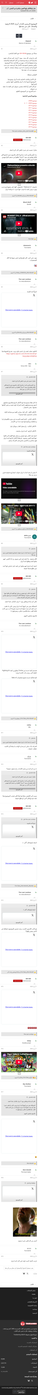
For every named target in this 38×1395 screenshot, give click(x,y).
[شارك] (4, 49)
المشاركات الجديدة (32, 1342)
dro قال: (33, 549)
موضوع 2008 (32, 101)
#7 (2, 371)
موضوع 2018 (32, 124)
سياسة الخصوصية (32, 1305)
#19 (2, 1256)
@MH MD (23, 53)
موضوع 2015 (32, 117)
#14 (2, 900)
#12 (2, 764)
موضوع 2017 (32, 122)
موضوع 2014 (32, 115)
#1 (2, 49)
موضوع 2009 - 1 (31, 103)
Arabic (34, 1294)
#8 (2, 543)
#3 (2, 210)
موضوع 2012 (32, 110)
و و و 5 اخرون (23, 195)
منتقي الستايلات (31, 1290)
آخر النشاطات (33, 1350)
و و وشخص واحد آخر (20, 972)
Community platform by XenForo (19, 1388)
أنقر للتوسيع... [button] (19, 394)
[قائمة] (35, 2)
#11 (2, 733)
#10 (2, 631)
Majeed (33, 29)
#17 (2, 1092)
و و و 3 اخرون (23, 1077)
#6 (2, 347)
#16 (2, 1048)
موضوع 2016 (32, 120)
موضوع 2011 (32, 108)
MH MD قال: (31, 377)
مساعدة (35, 1309)
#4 (2, 253)
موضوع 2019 (32, 127)
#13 (2, 814)
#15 (2, 986)
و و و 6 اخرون (23, 332)
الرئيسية (35, 1313)
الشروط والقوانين (32, 1302)
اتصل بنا (35, 1298)
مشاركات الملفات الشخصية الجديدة (27, 1346)
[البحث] (2, 2)
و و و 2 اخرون (22, 272)
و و (23, 131)
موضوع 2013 (32, 112)
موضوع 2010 (32, 105)
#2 (2, 145)
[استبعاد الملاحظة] (3, 8)
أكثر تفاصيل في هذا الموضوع (21, 9)
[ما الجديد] (6, 2)
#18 (2, 1177)
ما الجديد (34, 1338)
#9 (2, 584)
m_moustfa (4, 1371)
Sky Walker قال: (31, 1183)
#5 (2, 287)
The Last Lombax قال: (29, 447)
